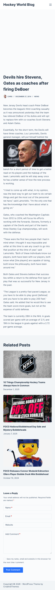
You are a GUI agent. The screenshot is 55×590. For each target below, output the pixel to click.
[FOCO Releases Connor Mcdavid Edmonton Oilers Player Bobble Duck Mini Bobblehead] (27, 453)
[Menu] (50, 4)
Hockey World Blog (18, 5)
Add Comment (12, 534)
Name (8, 507)
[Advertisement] (27, 38)
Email (8, 516)
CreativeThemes (11, 586)
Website (9, 525)
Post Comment (13, 570)
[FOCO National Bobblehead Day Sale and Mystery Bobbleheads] (27, 408)
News (36, 96)
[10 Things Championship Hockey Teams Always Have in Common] (27, 364)
